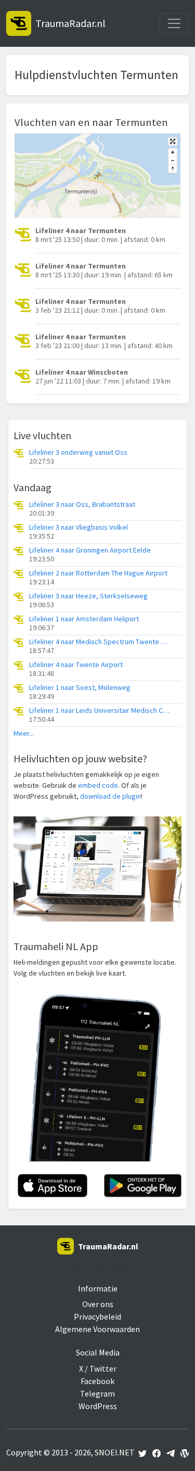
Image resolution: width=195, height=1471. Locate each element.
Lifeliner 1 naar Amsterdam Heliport (84, 619)
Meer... (24, 733)
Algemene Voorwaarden (97, 1329)
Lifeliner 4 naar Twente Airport (76, 664)
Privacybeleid (97, 1316)
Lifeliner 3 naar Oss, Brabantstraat (82, 504)
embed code (98, 785)
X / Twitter (97, 1368)
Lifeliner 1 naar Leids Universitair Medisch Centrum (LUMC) (99, 710)
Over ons (97, 1304)
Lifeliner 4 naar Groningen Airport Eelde (90, 550)
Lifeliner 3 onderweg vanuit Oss (78, 452)
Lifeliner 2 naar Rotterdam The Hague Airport (98, 573)
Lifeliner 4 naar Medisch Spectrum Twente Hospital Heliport (99, 641)
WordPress (98, 1406)
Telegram (97, 1393)
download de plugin (110, 796)
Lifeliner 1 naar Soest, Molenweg (80, 687)
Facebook (97, 1381)
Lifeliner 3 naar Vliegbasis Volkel (78, 527)
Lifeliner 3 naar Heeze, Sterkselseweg (88, 596)
